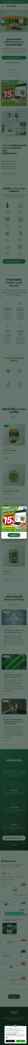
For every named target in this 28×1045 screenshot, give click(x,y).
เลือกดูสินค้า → (14, 535)
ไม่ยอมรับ (10, 1041)
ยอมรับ (20, 1041)
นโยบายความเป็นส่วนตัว (11, 1034)
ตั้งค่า (7, 1037)
